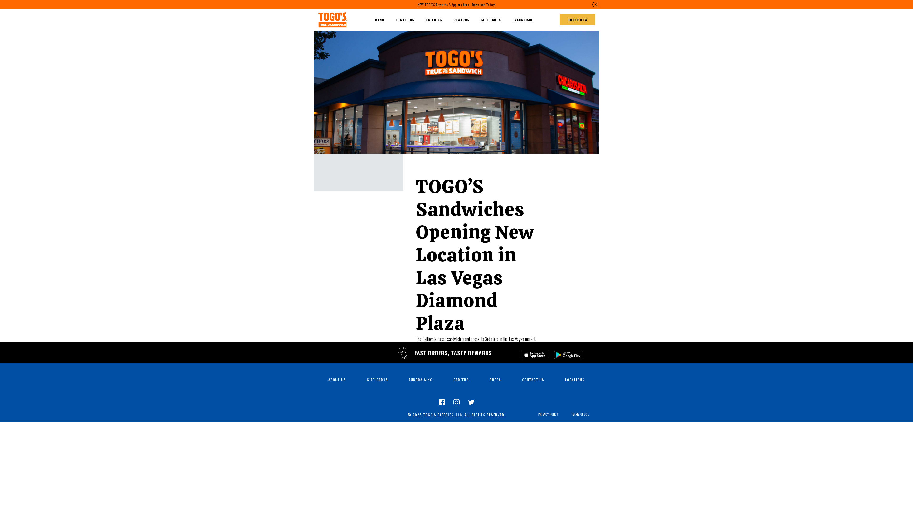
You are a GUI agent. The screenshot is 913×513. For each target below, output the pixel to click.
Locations (575, 379)
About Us (337, 379)
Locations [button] (405, 19)
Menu (379, 19)
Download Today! (483, 4)
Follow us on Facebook (442, 404)
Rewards (461, 19)
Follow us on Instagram (456, 404)
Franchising (523, 19)
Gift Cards (491, 19)
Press (495, 379)
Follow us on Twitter (471, 404)
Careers (461, 379)
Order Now (577, 19)
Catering (434, 19)
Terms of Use (580, 414)
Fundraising (421, 379)
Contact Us (533, 379)
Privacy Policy (548, 414)
